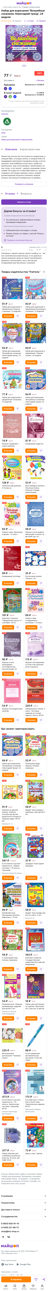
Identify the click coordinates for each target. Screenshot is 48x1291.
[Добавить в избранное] (36, 1279)
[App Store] (7, 1264)
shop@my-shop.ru (10, 1231)
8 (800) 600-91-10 (10, 1223)
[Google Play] (23, 1264)
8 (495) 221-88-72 (10, 1227)
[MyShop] (10, 1247)
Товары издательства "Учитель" (20, 271)
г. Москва (40, 80)
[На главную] (24, 5)
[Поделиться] (44, 1279)
